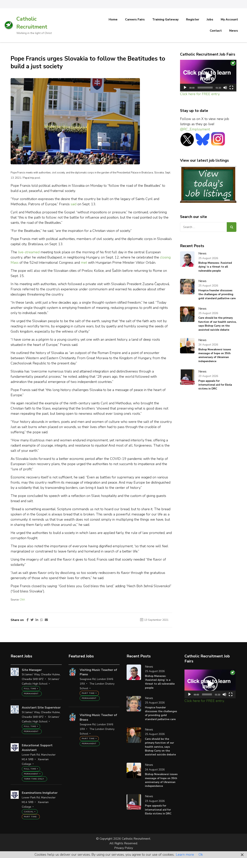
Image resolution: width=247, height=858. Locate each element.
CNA (22, 599)
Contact (216, 31)
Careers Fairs (135, 19)
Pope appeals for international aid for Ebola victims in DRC (215, 385)
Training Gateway (165, 19)
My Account (229, 19)
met (84, 262)
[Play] (185, 88)
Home (113, 19)
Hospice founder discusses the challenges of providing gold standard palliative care (217, 294)
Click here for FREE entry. (200, 94)
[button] (208, 75)
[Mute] (225, 88)
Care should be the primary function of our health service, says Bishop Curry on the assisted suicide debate (217, 323)
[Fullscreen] (231, 88)
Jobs (210, 19)
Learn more (185, 854)
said (73, 204)
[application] (208, 76)
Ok (201, 854)
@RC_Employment (195, 129)
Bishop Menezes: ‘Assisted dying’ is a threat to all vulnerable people (215, 267)
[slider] (205, 88)
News (233, 31)
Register (192, 19)
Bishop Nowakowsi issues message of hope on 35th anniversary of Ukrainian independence (214, 355)
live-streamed (29, 252)
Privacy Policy (123, 848)
